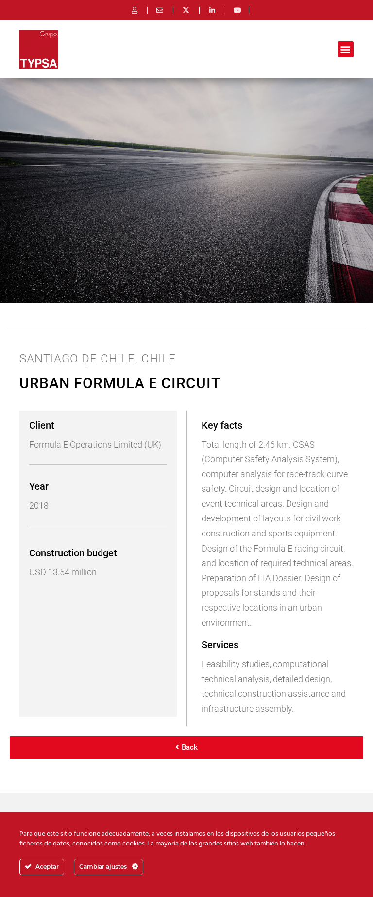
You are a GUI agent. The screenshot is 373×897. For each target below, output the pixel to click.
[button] (346, 49)
